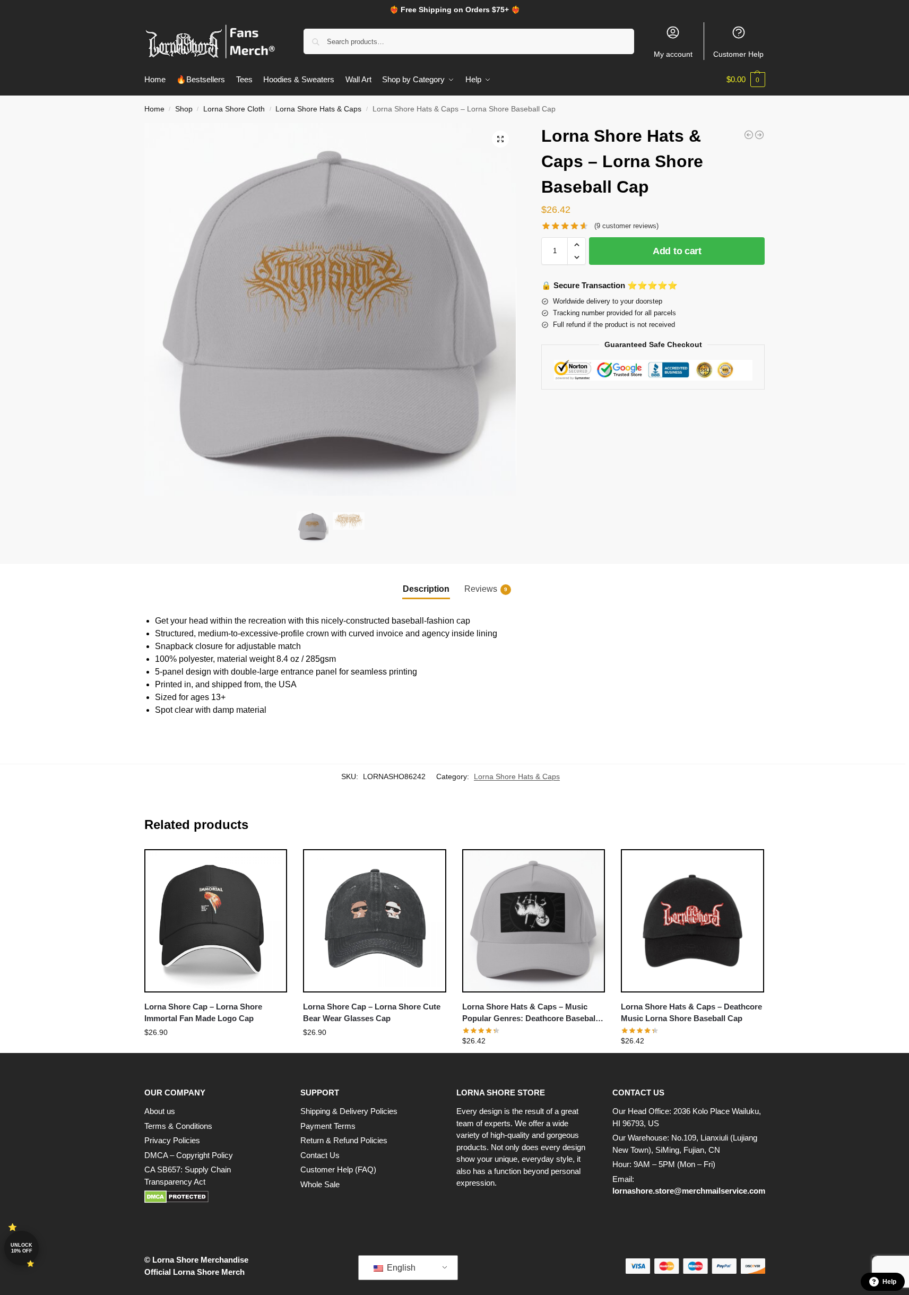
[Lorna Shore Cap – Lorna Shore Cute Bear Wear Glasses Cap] (374, 920)
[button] (745, 80)
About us (159, 1111)
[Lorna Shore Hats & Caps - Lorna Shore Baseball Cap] (748, 135)
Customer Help (738, 54)
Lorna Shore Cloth (234, 109)
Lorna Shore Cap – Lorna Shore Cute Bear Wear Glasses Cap (371, 1012)
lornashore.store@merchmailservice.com (688, 1190)
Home (154, 109)
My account (673, 54)
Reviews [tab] (485, 588)
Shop (184, 109)
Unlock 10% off (21, 1248)
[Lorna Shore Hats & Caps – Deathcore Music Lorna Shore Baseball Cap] (692, 920)
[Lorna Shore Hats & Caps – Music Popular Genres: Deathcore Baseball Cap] (533, 920)
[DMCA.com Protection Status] (211, 1196)
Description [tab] (426, 588)
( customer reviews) (626, 225)
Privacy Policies (172, 1140)
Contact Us (320, 1155)
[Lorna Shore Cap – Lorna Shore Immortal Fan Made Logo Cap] (216, 920)
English (400, 1267)
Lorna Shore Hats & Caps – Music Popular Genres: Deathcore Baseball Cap (530, 1013)
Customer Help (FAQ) (338, 1169)
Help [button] (889, 1281)
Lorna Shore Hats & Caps (318, 109)
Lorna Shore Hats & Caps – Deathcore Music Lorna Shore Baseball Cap (691, 1012)
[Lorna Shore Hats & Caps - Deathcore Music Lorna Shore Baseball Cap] (759, 135)
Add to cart (677, 251)
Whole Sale (320, 1184)
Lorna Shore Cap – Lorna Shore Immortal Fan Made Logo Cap (203, 1012)
